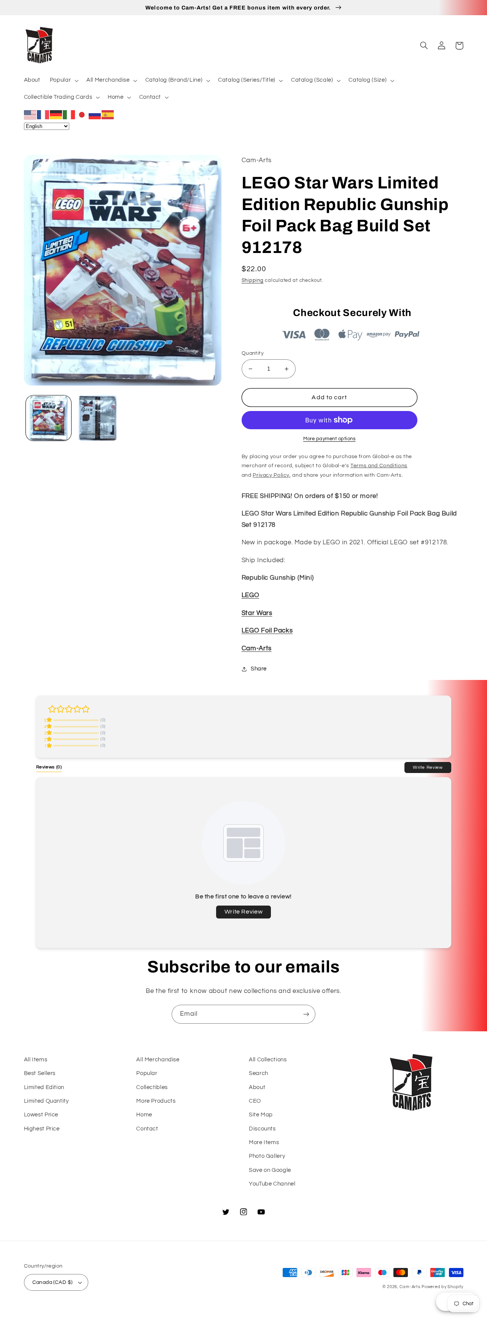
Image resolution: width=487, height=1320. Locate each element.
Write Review (428, 767)
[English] (30, 114)
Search (258, 1073)
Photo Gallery (267, 1156)
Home (144, 1115)
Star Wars (257, 613)
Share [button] (259, 669)
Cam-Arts (257, 648)
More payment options (329, 438)
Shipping (253, 280)
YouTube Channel (272, 1184)
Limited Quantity (46, 1101)
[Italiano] (69, 114)
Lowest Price (41, 1115)
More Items (264, 1142)
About (257, 1087)
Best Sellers (40, 1073)
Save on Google (270, 1170)
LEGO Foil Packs (267, 630)
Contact (147, 1129)
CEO (255, 1101)
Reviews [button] (49, 767)
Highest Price (42, 1129)
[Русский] (95, 114)
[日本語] (82, 114)
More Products (155, 1101)
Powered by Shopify (442, 1287)
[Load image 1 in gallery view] (48, 418)
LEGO (250, 595)
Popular (146, 1073)
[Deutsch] (56, 114)
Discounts (262, 1129)
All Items (36, 1059)
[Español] (108, 114)
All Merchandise (157, 1059)
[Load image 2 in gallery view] (97, 418)
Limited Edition (44, 1087)
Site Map (261, 1115)
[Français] (43, 114)
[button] (63, 80)
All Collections (267, 1059)
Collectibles (152, 1087)
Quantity (253, 353)
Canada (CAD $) (52, 1282)
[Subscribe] (306, 1014)
